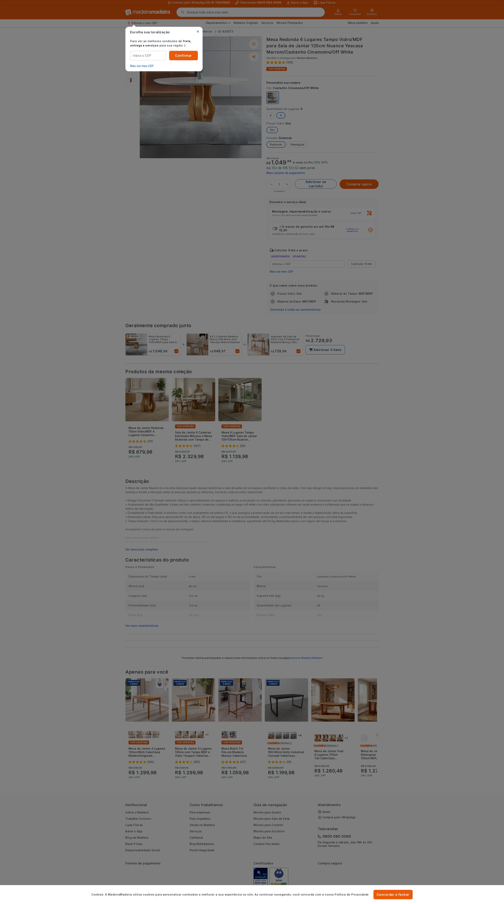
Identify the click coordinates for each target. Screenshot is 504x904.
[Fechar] (197, 31)
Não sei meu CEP (142, 66)
